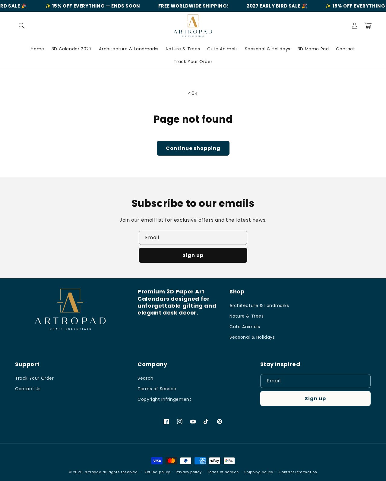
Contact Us (28, 389)
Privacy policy (189, 472)
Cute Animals (244, 327)
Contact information (298, 472)
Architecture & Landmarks (259, 305)
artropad (93, 472)
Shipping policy (258, 472)
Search (145, 378)
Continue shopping (193, 148)
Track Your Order (34, 378)
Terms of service (223, 472)
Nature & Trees (246, 316)
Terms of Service (157, 389)
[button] (21, 25)
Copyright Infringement (164, 399)
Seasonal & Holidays (252, 337)
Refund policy (157, 472)
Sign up (193, 255)
